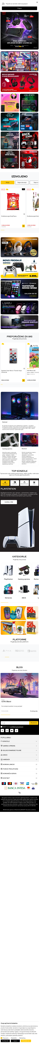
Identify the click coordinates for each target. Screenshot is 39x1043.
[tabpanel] (13, 208)
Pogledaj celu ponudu (19, 339)
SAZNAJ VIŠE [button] (9, 502)
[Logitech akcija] (10, 103)
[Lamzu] (19, 307)
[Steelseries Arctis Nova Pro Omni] (19, 247)
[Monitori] (29, 440)
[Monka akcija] (29, 140)
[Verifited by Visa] (33, 788)
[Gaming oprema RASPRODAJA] (19, 613)
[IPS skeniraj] (19, 792)
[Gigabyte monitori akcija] (10, 121)
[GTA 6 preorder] (19, 61)
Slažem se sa (13, 726)
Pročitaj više (34, 711)
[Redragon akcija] (10, 159)
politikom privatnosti (17, 727)
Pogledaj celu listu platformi (19, 642)
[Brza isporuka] (8, 189)
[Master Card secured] (28, 788)
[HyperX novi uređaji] (29, 159)
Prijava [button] (20, 8)
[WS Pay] (34, 783)
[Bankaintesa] (14, 788)
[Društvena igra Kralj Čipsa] (13, 201)
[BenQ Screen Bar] (19, 322)
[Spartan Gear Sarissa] (19, 268)
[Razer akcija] (29, 103)
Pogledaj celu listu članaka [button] (19, 670)
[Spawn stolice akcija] (10, 140)
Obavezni (5, 1038)
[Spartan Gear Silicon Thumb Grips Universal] (13, 356)
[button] (24, 214)
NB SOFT (23, 809)
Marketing (22, 1038)
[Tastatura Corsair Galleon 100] (19, 289)
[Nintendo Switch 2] (7, 650)
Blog (2, 699)
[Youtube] (11, 730)
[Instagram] (7, 730)
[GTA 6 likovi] (19, 685)
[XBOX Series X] (32, 650)
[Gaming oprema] (10, 440)
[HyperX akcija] (19, 82)
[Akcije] (3, 189)
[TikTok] (16, 730)
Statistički (14, 1038)
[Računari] (19, 405)
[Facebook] (2, 730)
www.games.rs (10, 809)
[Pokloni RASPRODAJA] (19, 628)
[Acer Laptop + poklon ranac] (29, 121)
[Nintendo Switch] (19, 651)
